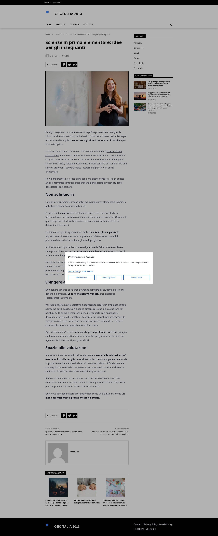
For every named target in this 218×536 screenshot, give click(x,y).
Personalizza (81, 277)
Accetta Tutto (136, 277)
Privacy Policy (87, 271)
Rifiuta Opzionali (109, 277)
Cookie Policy (74, 271)
